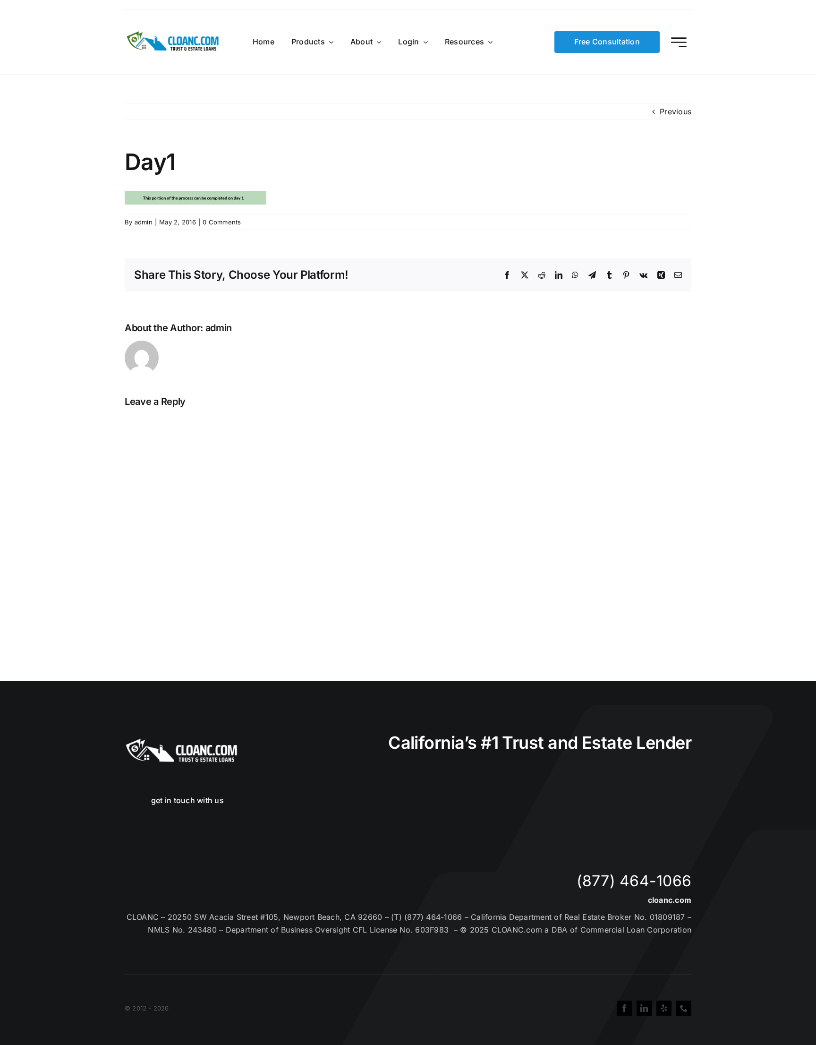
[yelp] (664, 1008)
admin (144, 222)
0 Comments (222, 222)
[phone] (683, 1008)
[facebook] (624, 1008)
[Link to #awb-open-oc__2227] (679, 42)
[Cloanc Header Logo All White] (181, 741)
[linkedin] (644, 1008)
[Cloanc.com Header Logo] (173, 35)
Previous (675, 111)
